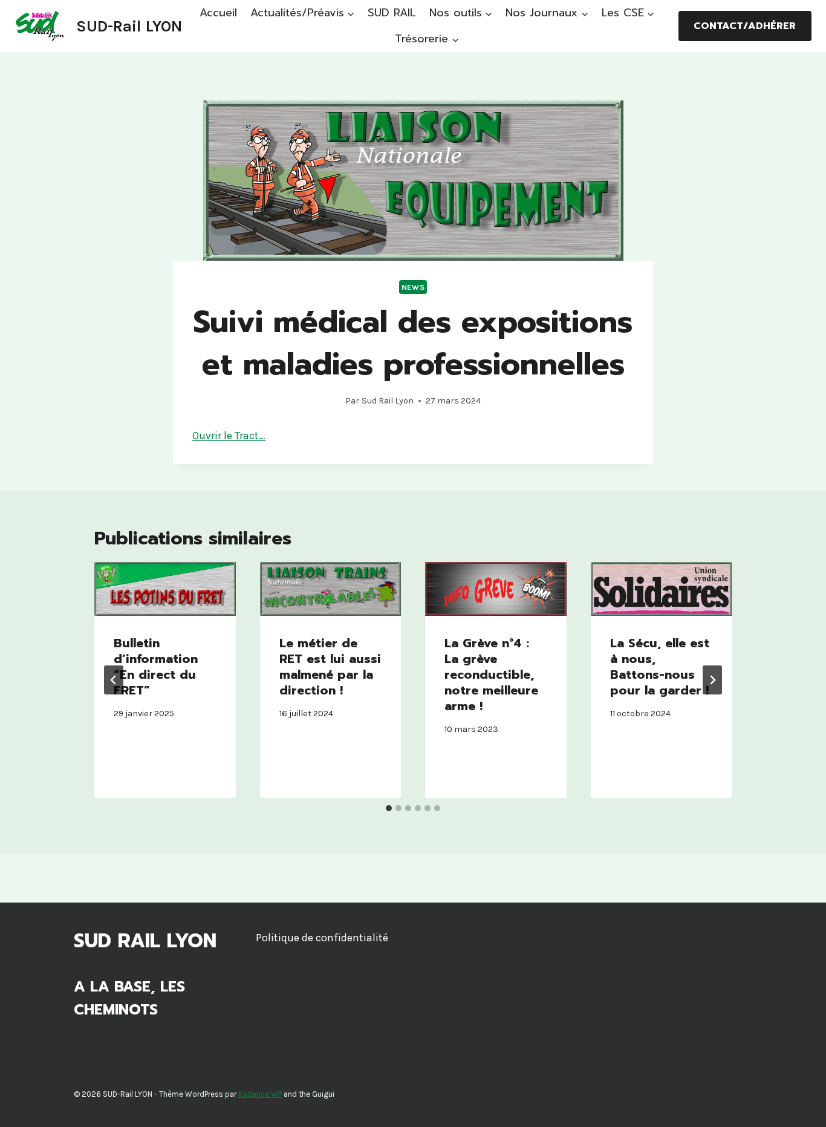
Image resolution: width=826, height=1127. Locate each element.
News (413, 287)
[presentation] (165, 589)
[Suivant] (712, 679)
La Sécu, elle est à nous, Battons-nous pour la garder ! (659, 666)
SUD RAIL (392, 12)
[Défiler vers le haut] (798, 1105)
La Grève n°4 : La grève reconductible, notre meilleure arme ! (491, 674)
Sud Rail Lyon (388, 401)
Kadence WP (260, 1094)
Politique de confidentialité (322, 937)
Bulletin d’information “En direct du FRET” (156, 666)
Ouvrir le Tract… (228, 435)
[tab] (389, 808)
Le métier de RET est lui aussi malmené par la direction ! (330, 666)
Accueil (218, 12)
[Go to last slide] (113, 679)
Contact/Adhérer (745, 26)
